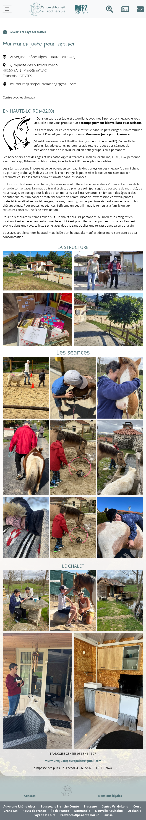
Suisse (108, 815)
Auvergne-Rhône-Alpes (19, 806)
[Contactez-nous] (140, 9)
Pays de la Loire (44, 815)
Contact (29, 796)
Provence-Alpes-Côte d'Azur (79, 815)
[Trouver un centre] (109, 9)
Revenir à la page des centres (28, 32)
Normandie (82, 811)
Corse (137, 806)
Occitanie (134, 811)
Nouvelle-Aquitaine (109, 811)
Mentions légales (110, 796)
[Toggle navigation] (7, 9)
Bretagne (90, 806)
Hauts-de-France (34, 811)
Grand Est (10, 811)
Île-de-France (60, 811)
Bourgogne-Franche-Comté (60, 806)
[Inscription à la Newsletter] (125, 9)
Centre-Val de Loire (115, 806)
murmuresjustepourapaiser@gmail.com (73, 761)
